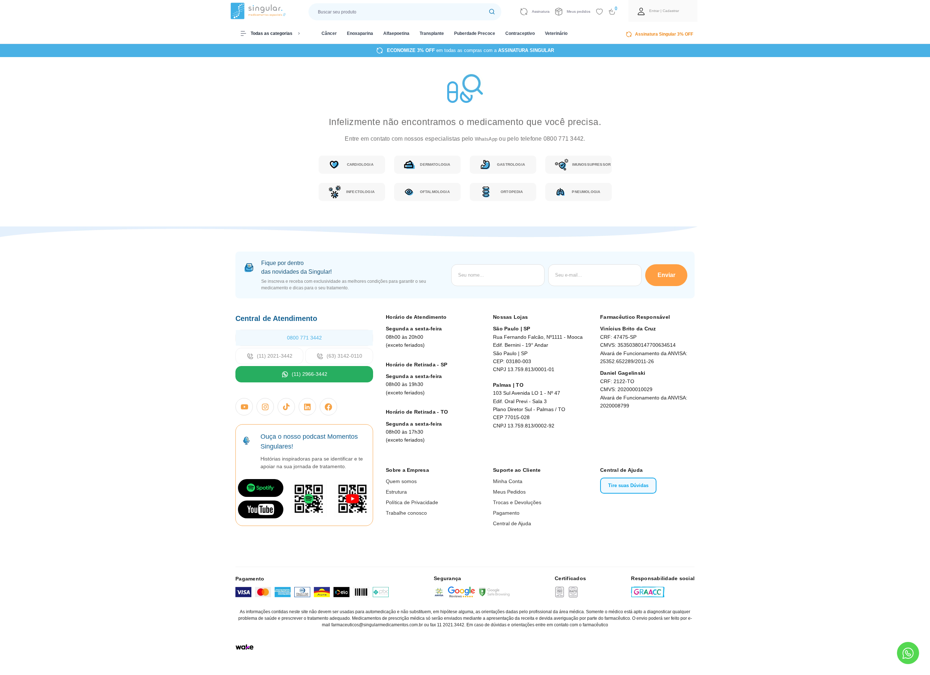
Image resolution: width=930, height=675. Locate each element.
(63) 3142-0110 (344, 356)
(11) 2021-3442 (274, 356)
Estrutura (396, 492)
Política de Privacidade (412, 502)
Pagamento (506, 513)
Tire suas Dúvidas (628, 485)
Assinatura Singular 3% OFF (664, 34)
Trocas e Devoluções (517, 502)
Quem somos (401, 481)
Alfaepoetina (396, 33)
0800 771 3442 (304, 338)
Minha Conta (507, 481)
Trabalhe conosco (406, 513)
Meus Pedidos (509, 492)
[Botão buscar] (492, 12)
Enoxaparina (360, 33)
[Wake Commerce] (244, 647)
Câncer (329, 33)
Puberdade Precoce (474, 33)
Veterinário (556, 33)
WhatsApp (487, 139)
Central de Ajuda (512, 523)
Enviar (666, 275)
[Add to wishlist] (599, 12)
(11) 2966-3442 (309, 374)
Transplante (432, 33)
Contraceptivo (520, 33)
